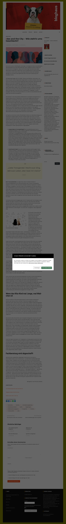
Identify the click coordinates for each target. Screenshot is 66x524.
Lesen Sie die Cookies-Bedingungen (36, 263)
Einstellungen (37, 267)
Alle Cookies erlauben (46, 267)
